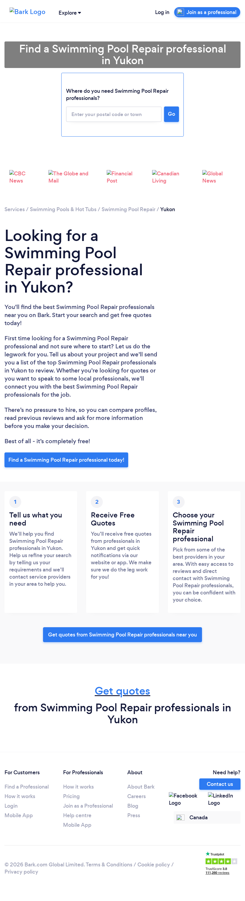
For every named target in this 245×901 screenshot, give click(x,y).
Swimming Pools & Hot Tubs (63, 209)
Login (11, 805)
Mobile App (18, 815)
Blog (132, 805)
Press (133, 815)
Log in (162, 12)
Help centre (77, 815)
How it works (19, 796)
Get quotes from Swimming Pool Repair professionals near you (122, 634)
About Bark (140, 786)
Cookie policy (153, 864)
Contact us (220, 784)
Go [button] (171, 114)
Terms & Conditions (109, 864)
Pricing (71, 796)
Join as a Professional (88, 805)
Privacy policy (21, 871)
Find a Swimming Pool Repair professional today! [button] (66, 459)
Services (14, 209)
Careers (136, 796)
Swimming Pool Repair (128, 209)
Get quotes (122, 691)
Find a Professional (26, 786)
